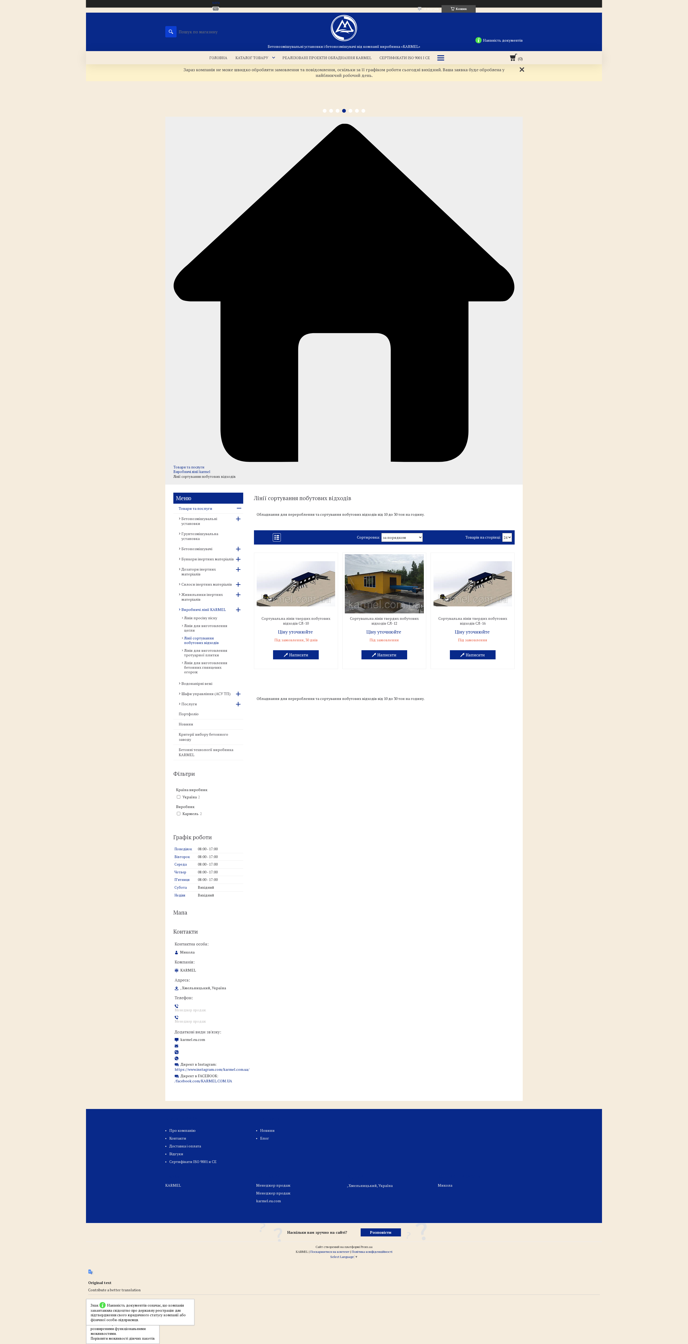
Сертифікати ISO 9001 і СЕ (404, 57)
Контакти (177, 1138)
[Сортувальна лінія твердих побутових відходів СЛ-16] (472, 583)
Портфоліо (189, 713)
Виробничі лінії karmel (191, 471)
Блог (264, 1138)
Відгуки (176, 1153)
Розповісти (380, 1232)
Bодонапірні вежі (196, 683)
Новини (186, 724)
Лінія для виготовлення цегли (205, 628)
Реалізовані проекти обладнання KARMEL (326, 57)
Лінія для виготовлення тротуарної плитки (205, 652)
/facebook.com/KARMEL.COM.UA (203, 1080)
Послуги (189, 703)
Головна (218, 57)
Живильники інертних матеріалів (202, 597)
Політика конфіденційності (372, 1252)
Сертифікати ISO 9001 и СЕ (193, 1161)
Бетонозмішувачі (196, 548)
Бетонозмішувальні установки (199, 521)
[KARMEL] (344, 28)
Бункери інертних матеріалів (207, 558)
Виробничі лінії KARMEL (203, 609)
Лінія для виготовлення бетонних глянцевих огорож (205, 667)
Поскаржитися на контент (329, 1252)
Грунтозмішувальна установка (199, 536)
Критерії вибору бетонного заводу (203, 737)
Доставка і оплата (185, 1146)
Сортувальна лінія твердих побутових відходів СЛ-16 (472, 621)
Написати (298, 654)
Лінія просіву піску (200, 617)
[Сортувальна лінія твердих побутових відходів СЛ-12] (384, 583)
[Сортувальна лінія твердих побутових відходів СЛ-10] (296, 583)
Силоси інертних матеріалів (206, 584)
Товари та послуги (188, 467)
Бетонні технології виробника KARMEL (206, 752)
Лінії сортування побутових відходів (201, 640)
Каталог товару (251, 57)
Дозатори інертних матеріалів (198, 572)
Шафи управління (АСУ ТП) (206, 693)
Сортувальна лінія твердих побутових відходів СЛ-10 (295, 621)
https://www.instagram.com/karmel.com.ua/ (212, 1069)
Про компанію (182, 1130)
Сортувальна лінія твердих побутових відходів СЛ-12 (384, 621)
